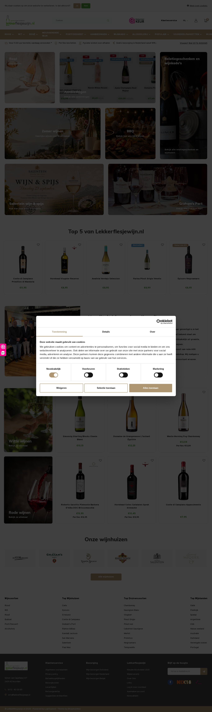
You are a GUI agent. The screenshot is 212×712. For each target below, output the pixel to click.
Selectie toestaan (106, 388)
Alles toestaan (150, 388)
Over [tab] (152, 331)
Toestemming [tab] (59, 331)
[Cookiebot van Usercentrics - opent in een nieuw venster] (158, 321)
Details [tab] (106, 331)
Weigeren (61, 388)
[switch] (88, 375)
